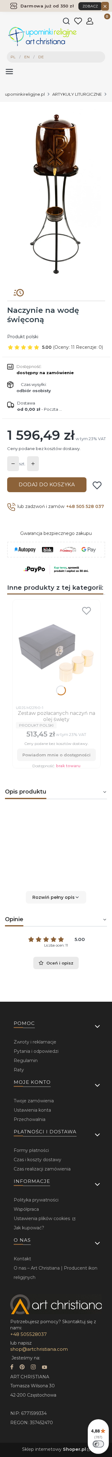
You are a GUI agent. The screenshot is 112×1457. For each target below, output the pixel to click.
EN (27, 57)
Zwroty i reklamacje (35, 1042)
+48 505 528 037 (85, 506)
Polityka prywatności (36, 1200)
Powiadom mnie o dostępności (56, 754)
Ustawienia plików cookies (42, 1218)
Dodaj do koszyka (47, 485)
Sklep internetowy (54, 1449)
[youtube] (44, 1367)
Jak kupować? (29, 1228)
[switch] (98, 1444)
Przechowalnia (29, 1119)
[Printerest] (22, 1367)
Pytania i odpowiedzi (36, 1051)
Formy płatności (31, 1150)
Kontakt (22, 1259)
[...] (55, 193)
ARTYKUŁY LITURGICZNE (77, 94)
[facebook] (11, 1367)
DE (41, 57)
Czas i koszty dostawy (37, 1159)
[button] (56, 897)
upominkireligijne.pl (25, 94)
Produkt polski (22, 336)
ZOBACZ (90, 6)
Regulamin (26, 1060)
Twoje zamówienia (34, 1101)
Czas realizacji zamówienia (42, 1169)
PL (13, 57)
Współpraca (26, 1209)
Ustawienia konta (32, 1110)
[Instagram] (33, 1367)
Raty (19, 1070)
